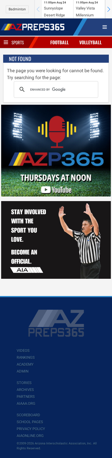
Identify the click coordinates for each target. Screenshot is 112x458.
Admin (22, 371)
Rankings (26, 357)
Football (59, 42)
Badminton (17, 9)
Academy (25, 364)
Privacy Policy (31, 429)
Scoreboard (28, 415)
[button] (108, 9)
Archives (25, 390)
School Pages (30, 422)
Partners (26, 396)
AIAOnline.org (30, 436)
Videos (23, 350)
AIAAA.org (26, 403)
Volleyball (90, 42)
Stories (24, 383)
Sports (17, 42)
